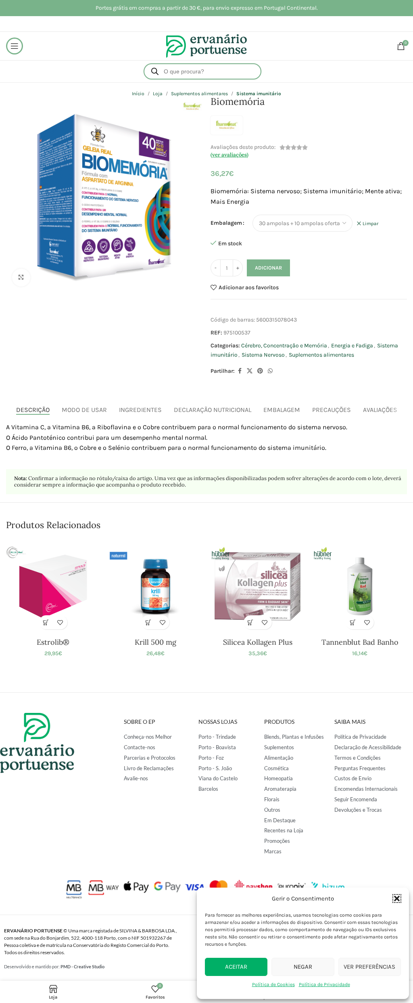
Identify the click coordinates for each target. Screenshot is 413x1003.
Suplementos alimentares (321, 354)
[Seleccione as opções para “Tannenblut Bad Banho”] (353, 622)
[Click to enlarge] (21, 278)
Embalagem (226, 222)
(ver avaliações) (229, 154)
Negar (303, 966)
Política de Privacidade (324, 984)
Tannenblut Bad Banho (359, 642)
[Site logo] (206, 45)
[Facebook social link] (239, 371)
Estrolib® (53, 642)
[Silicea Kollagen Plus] (258, 586)
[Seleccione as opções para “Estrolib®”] (46, 622)
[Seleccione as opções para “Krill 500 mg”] (148, 622)
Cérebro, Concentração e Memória (284, 345)
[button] (397, 898)
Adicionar (268, 268)
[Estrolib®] (53, 586)
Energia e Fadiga (352, 345)
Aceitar (236, 966)
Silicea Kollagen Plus (257, 642)
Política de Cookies (273, 984)
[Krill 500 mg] (155, 586)
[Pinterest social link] (260, 371)
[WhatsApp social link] (270, 371)
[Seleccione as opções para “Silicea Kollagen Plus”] (251, 622)
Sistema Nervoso (263, 354)
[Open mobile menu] (14, 46)
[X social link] (249, 371)
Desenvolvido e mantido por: (54, 966)
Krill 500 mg (155, 642)
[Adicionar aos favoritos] (60, 622)
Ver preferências (369, 966)
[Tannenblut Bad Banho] (360, 586)
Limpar (370, 223)
